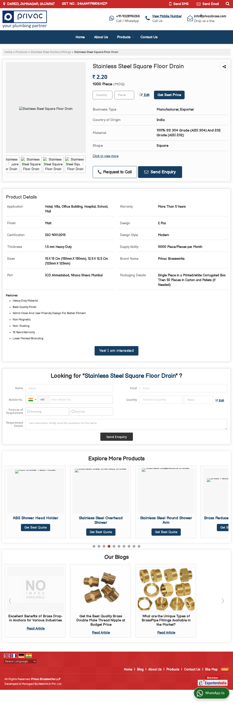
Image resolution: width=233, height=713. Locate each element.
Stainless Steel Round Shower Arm (105, 520)
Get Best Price (169, 95)
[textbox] (124, 95)
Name (19, 388)
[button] (167, 16)
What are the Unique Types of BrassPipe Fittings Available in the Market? (166, 620)
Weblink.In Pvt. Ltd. (50, 684)
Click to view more (106, 156)
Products (123, 37)
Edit (146, 95)
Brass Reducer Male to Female (170, 518)
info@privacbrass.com (210, 16)
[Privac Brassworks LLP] (24, 19)
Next (83, 163)
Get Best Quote (39, 532)
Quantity (131, 400)
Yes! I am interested (116, 350)
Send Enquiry (162, 172)
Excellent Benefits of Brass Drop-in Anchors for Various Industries (35, 618)
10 (139, 546)
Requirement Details (14, 424)
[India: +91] (31, 400)
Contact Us (148, 37)
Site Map (211, 669)
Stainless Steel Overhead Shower (39, 520)
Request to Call (117, 172)
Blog (140, 669)
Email (133, 388)
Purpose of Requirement (14, 411)
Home (80, 37)
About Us (101, 37)
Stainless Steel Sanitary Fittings (50, 52)
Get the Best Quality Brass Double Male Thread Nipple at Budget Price (100, 620)
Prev (9, 163)
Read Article (36, 628)
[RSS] (225, 669)
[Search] (227, 3)
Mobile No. (16, 400)
